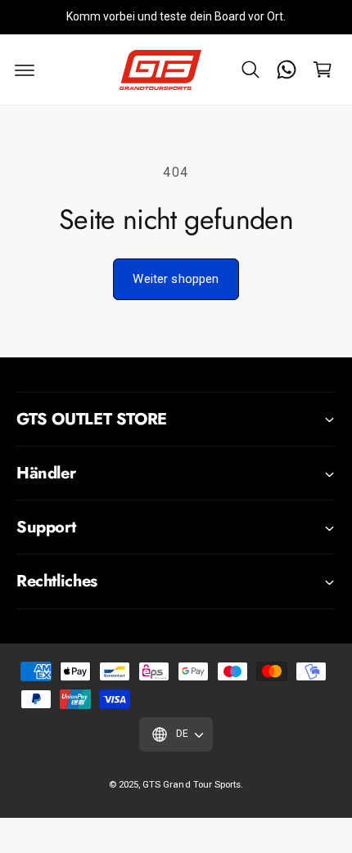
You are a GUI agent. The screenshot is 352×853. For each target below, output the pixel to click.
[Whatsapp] (287, 70)
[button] (250, 70)
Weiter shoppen (176, 279)
